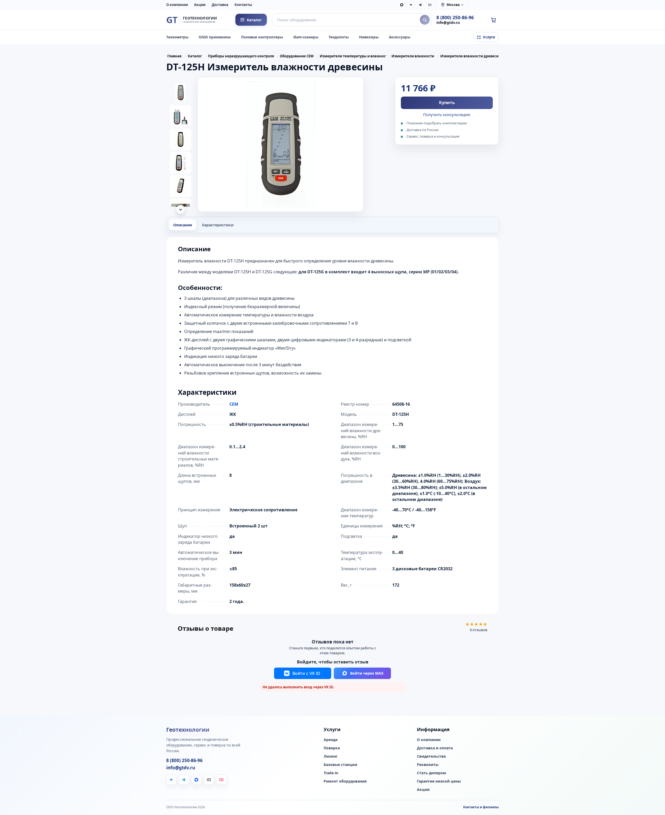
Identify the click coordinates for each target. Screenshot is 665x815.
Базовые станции (340, 764)
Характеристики (218, 224)
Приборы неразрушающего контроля (241, 56)
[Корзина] (493, 19)
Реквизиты (427, 764)
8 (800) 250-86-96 (455, 17)
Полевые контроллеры (262, 37)
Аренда (330, 739)
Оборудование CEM (297, 56)
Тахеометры (177, 37)
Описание (182, 224)
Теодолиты (339, 37)
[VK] (411, 4)
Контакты (243, 4)
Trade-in (331, 773)
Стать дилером (431, 773)
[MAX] (401, 4)
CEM (233, 404)
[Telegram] (420, 4)
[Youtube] (221, 780)
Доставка (220, 4)
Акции (199, 4)
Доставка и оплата (435, 748)
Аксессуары (399, 37)
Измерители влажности (412, 56)
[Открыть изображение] (280, 144)
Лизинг (331, 756)
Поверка (332, 748)
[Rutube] (429, 4)
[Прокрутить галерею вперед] (180, 209)
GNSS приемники (215, 37)
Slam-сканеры (305, 37)
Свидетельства (431, 756)
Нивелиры (368, 37)
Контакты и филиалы (481, 807)
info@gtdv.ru (448, 22)
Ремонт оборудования (345, 781)
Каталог (195, 56)
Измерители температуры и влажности (353, 56)
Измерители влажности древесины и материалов (473, 56)
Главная (174, 56)
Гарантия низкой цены (439, 781)
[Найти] (425, 20)
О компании (177, 4)
